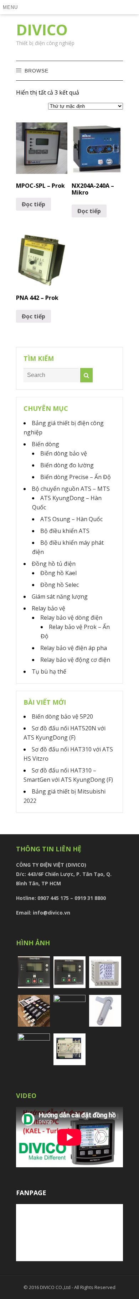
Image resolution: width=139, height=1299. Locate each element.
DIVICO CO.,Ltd (56, 1287)
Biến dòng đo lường (67, 465)
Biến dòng (45, 444)
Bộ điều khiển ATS (64, 531)
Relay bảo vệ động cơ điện (75, 660)
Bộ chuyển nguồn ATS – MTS (71, 489)
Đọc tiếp (33, 204)
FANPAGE (31, 1192)
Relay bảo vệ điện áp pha (73, 648)
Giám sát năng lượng (60, 596)
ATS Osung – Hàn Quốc (71, 519)
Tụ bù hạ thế (49, 671)
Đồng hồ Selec (59, 585)
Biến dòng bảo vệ (63, 453)
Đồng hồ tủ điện (54, 564)
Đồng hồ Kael (58, 573)
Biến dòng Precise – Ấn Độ (75, 477)
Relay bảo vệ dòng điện (71, 617)
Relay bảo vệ (48, 608)
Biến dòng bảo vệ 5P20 (62, 716)
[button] (11, 7)
